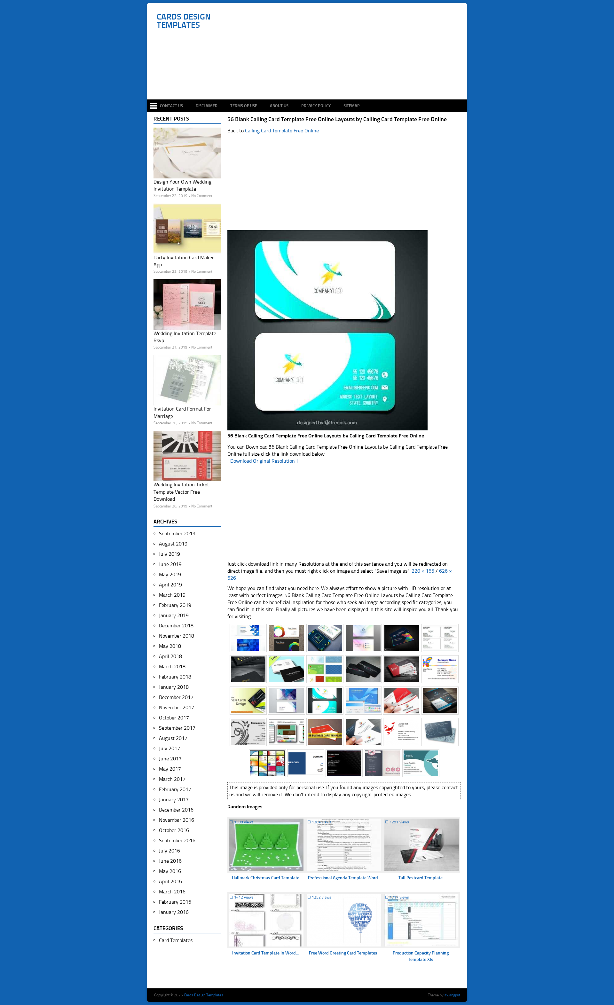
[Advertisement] (310, 80)
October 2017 (174, 718)
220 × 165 (423, 571)
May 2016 (170, 871)
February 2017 (175, 789)
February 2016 (175, 902)
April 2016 (170, 881)
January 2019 (174, 615)
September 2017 (177, 728)
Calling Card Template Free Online (282, 131)
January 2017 (174, 800)
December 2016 (176, 810)
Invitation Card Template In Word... (265, 953)
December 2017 (176, 697)
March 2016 (172, 892)
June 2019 (170, 564)
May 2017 (170, 769)
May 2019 (170, 574)
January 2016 (174, 912)
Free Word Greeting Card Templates (343, 953)
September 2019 (177, 533)
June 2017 (170, 759)
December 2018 (176, 626)
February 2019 (175, 605)
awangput (452, 995)
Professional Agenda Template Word (343, 878)
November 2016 (176, 820)
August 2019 (173, 544)
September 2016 (177, 840)
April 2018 (170, 656)
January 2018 (174, 687)
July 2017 (169, 748)
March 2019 (172, 595)
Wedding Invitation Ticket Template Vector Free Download (181, 492)
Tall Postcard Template (420, 878)
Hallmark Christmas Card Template (265, 878)
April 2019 (170, 585)
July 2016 (169, 851)
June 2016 (170, 861)
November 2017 (176, 707)
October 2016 (174, 830)
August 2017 (173, 738)
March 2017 (172, 779)
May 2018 (170, 646)
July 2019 (169, 554)
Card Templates (176, 940)
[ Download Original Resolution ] (262, 461)
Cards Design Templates (184, 21)
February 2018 (175, 677)
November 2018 (176, 636)
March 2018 (172, 666)
